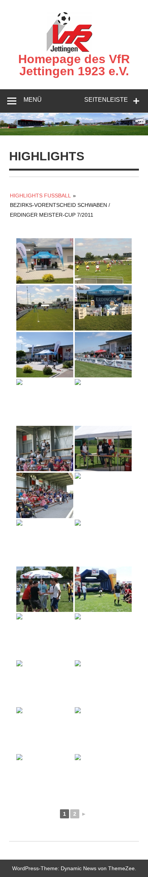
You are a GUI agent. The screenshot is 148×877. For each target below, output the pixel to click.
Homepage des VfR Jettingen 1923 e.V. (74, 65)
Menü (33, 99)
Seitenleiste (106, 99)
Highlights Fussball (40, 195)
